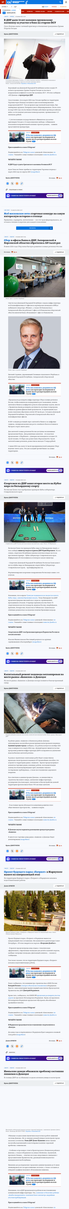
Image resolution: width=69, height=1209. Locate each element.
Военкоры (30, 11)
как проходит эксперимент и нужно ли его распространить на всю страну (41, 138)
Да (4, 12)
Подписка (63, 6)
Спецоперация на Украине (15, 189)
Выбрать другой (11, 12)
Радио (46, 6)
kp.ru (60, 178)
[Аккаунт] (66, 2)
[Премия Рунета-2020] (26, 2)
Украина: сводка (40, 11)
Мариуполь (12, 1052)
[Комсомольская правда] (15, 2)
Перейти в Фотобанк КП (28, 83)
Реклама (54, 6)
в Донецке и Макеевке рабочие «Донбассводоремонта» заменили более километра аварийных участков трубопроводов (33, 1195)
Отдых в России (59, 11)
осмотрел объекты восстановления (33, 985)
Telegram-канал (29, 152)
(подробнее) (35, 172)
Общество (28, 132)
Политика (12, 16)
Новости (6, 16)
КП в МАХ (50, 11)
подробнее (21, 1034)
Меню (3, 2)
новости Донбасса (50, 154)
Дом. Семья (7, 210)
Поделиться (60, 34)
